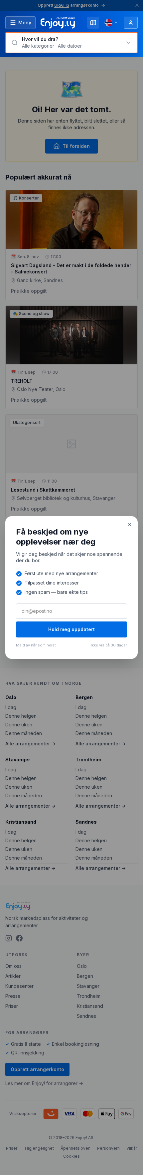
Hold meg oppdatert (71, 629)
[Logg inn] (131, 23)
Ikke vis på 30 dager (109, 645)
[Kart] (93, 23)
